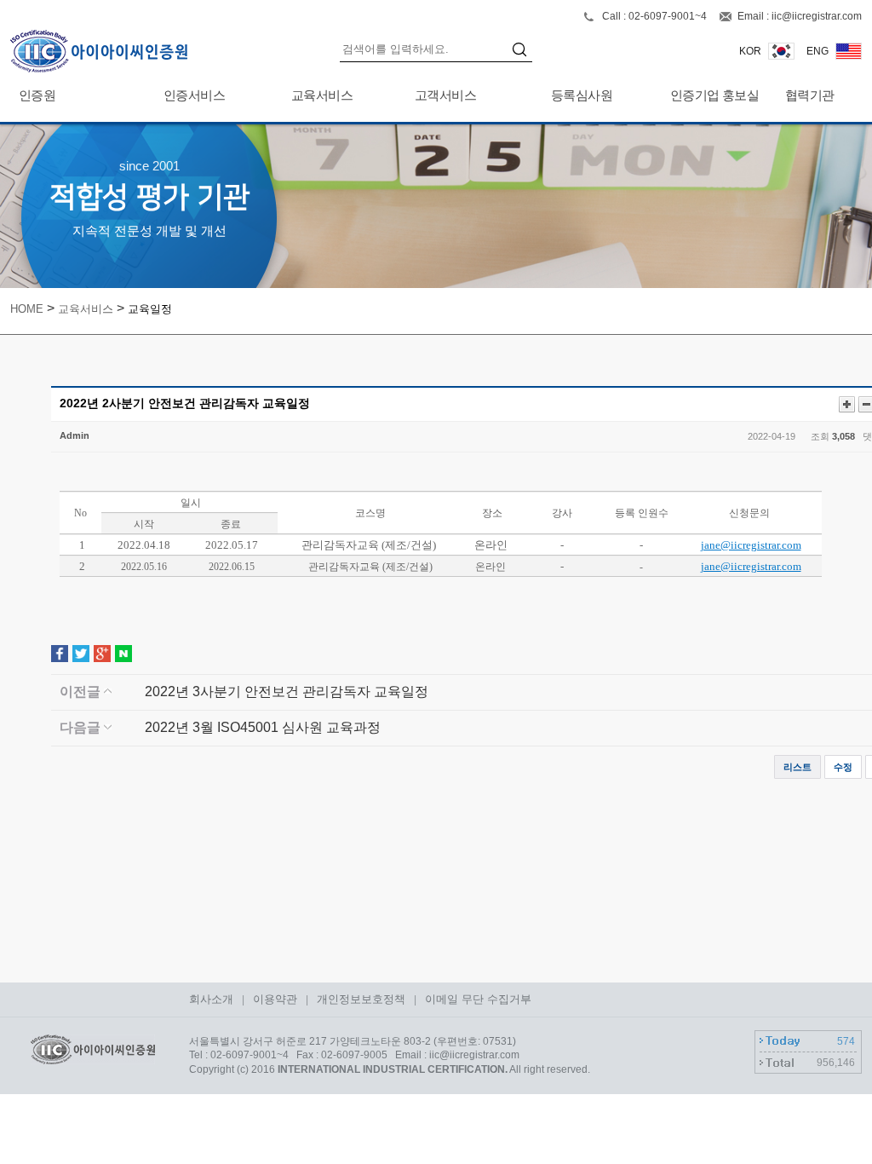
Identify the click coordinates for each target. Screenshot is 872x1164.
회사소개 (211, 999)
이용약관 (275, 999)
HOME (26, 309)
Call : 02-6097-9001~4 (655, 16)
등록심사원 (581, 95)
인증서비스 (194, 95)
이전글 (82, 691)
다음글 (82, 727)
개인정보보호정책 (361, 999)
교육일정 (150, 309)
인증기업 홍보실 (714, 95)
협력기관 (810, 95)
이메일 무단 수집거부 (478, 999)
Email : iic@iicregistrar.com (799, 16)
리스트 (797, 767)
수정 (843, 767)
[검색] (521, 51)
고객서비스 (445, 95)
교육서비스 (322, 95)
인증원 (37, 95)
